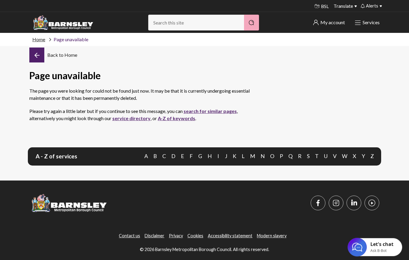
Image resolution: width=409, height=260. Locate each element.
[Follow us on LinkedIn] (353, 202)
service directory (131, 118)
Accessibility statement (230, 235)
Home (38, 39)
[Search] (251, 22)
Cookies (195, 235)
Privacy (176, 235)
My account (332, 22)
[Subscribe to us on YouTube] (371, 202)
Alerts (372, 5)
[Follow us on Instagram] (335, 202)
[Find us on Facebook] (317, 202)
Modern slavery (272, 235)
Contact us (129, 235)
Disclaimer (154, 235)
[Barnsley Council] (63, 22)
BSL (325, 6)
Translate (343, 6)
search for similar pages (210, 111)
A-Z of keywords (176, 118)
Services (371, 22)
